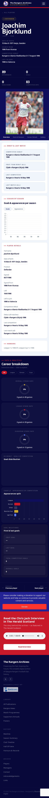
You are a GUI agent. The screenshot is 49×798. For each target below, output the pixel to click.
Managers (8, 768)
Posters (7, 721)
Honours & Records (11, 750)
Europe (22, 372)
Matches (7, 734)
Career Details (32, 137)
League (12, 372)
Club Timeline (9, 742)
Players (6, 763)
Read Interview (24, 647)
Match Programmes (11, 712)
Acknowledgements (11, 776)
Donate (24, 606)
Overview (6, 137)
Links (6, 780)
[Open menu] (43, 4)
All (4, 372)
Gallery (42, 137)
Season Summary (10, 738)
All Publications (10, 704)
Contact (7, 772)
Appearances (18, 209)
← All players (8, 12)
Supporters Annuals (11, 717)
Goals (8, 209)
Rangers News (9, 708)
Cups (31, 372)
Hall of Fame (9, 746)
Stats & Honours (18, 137)
